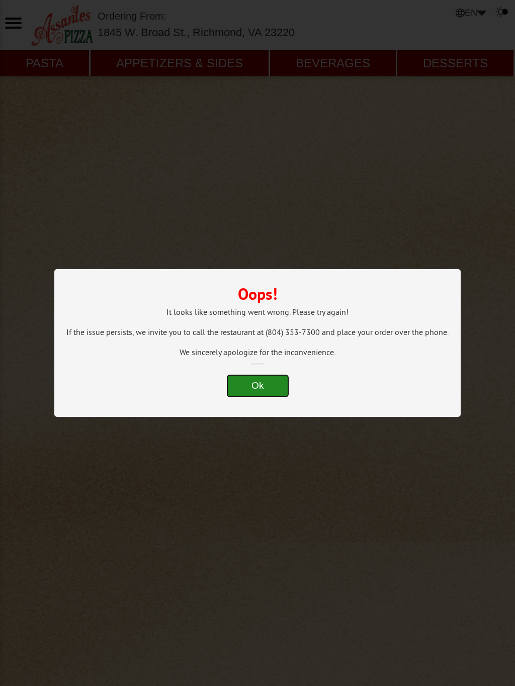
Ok (257, 385)
